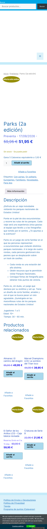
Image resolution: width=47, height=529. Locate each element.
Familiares (21, 180)
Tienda (7, 506)
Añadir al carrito (21, 162)
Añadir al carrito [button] (10, 373)
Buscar (2, 2)
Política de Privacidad (14, 503)
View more (29, 523)
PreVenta (14, 74)
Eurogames (9, 180)
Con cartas (19, 177)
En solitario (31, 177)
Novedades (32, 180)
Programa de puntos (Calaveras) (19, 509)
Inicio (6, 74)
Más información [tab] (15, 191)
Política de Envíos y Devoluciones (20, 500)
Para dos (8, 183)
